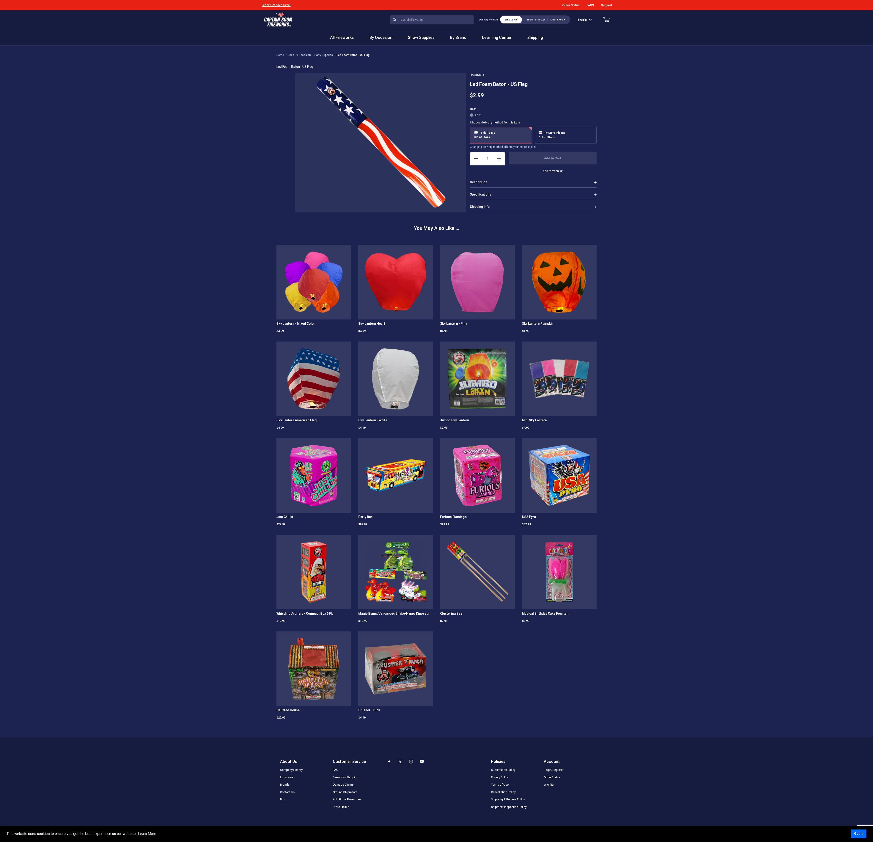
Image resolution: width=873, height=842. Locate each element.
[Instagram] (411, 761)
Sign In (582, 19)
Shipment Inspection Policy (509, 807)
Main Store (556, 19)
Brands (284, 784)
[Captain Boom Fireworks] (278, 19)
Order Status (570, 5)
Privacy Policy (500, 777)
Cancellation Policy (503, 792)
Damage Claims (343, 784)
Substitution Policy (503, 770)
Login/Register (553, 770)
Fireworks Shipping (345, 777)
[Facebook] (389, 761)
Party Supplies (323, 55)
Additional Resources (347, 799)
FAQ (335, 770)
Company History (291, 770)
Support (606, 5)
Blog (283, 799)
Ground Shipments (345, 792)
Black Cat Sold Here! (276, 5)
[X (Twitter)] (400, 761)
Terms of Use (500, 784)
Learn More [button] (147, 834)
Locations (286, 777)
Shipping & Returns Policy (508, 799)
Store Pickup (341, 807)
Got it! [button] (858, 834)
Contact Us (287, 792)
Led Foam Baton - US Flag (352, 55)
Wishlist (549, 784)
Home (280, 55)
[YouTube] (422, 761)
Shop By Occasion (299, 55)
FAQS (590, 5)
